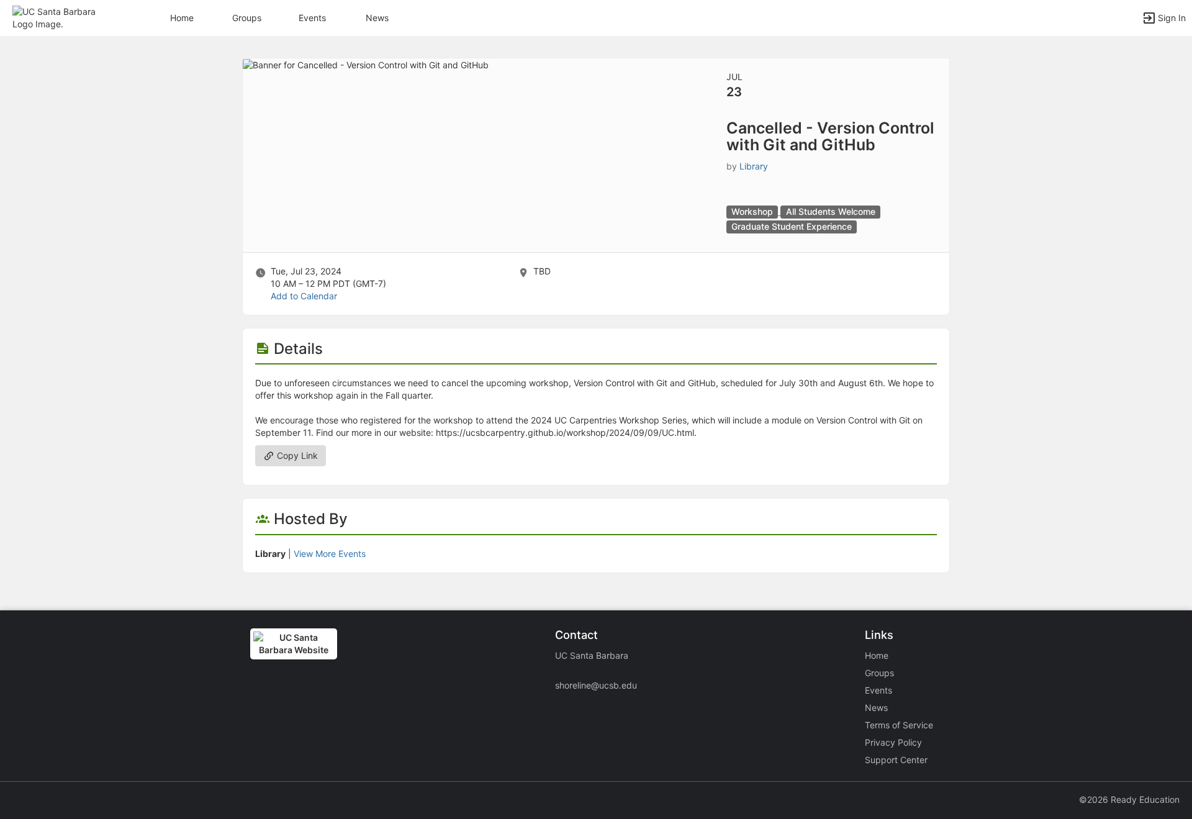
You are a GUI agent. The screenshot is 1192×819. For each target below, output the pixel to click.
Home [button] (182, 17)
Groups (246, 17)
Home (876, 655)
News (377, 17)
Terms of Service (899, 725)
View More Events (330, 553)
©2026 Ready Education (1129, 799)
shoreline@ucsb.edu (596, 685)
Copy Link (296, 455)
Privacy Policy (893, 742)
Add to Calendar (304, 296)
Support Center (896, 759)
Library (753, 166)
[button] (63, 17)
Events (312, 17)
